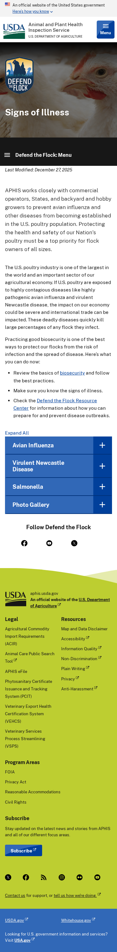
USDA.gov (14, 920)
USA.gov (22, 940)
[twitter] (78, 543)
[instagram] (62, 877)
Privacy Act (15, 781)
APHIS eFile (16, 671)
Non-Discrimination (79, 658)
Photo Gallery (30, 504)
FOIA (10, 771)
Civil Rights (16, 802)
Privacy (68, 678)
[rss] (44, 877)
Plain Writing (73, 668)
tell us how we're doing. (75, 895)
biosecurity (72, 373)
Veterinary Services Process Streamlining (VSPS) (25, 739)
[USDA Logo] (14, 31)
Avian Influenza (33, 445)
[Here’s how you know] (58, 8)
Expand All (17, 433)
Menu (105, 32)
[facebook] (28, 543)
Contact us (15, 895)
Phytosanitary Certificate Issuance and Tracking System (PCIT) (28, 689)
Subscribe (21, 850)
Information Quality (79, 648)
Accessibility (73, 638)
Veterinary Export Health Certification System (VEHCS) (28, 714)
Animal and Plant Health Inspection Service (55, 27)
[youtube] (53, 543)
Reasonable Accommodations (33, 791)
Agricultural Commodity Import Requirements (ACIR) (27, 636)
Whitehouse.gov (76, 920)
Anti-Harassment (77, 688)
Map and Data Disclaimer (84, 628)
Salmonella (27, 486)
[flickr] (80, 877)
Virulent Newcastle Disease (38, 466)
